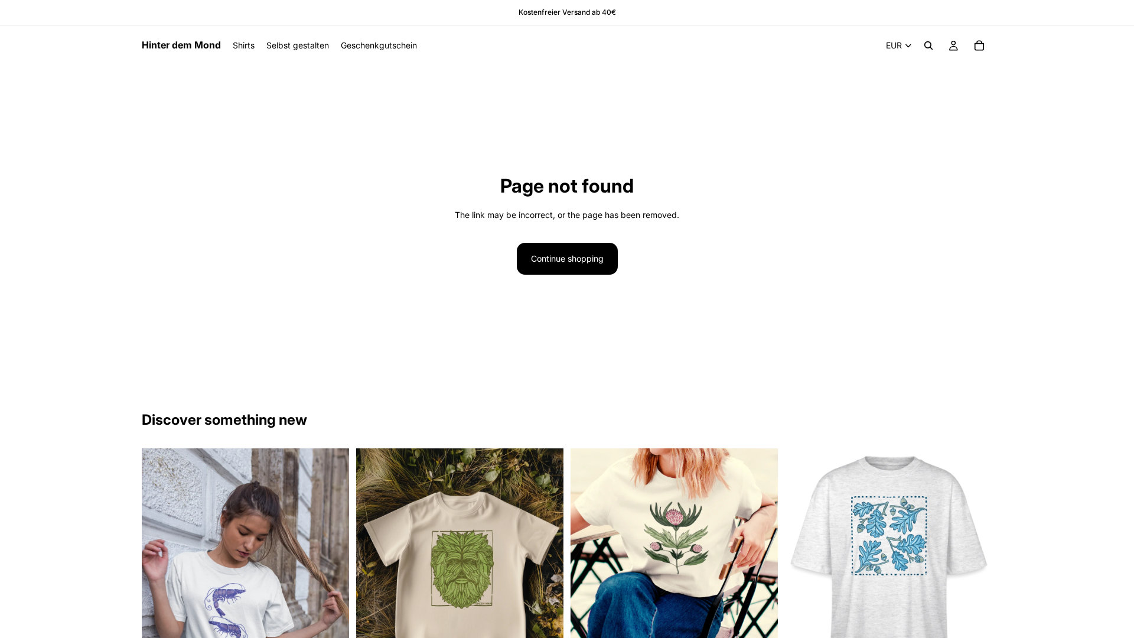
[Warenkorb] (979, 45)
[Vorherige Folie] (159, 604)
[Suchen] (928, 45)
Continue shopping (567, 258)
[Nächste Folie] (331, 604)
